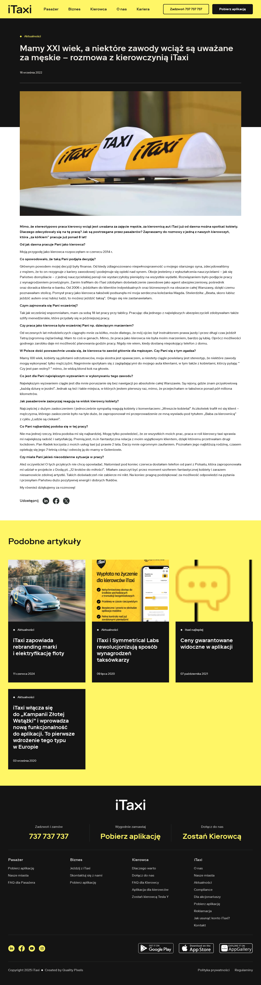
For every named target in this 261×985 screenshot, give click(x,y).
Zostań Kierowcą (212, 836)
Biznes (74, 9)
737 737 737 (49, 836)
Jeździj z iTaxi (80, 868)
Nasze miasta (18, 875)
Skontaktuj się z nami (86, 875)
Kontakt (200, 925)
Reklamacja (203, 911)
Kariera (143, 9)
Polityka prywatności (214, 970)
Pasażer (51, 9)
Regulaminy (244, 970)
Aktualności (32, 36)
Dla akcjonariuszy (207, 897)
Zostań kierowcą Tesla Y (150, 897)
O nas (198, 868)
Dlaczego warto (144, 868)
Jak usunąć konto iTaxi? (212, 918)
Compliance (203, 890)
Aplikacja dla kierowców (150, 890)
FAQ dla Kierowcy (145, 882)
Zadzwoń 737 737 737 (186, 9)
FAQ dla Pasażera (21, 882)
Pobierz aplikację (232, 9)
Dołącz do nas (143, 875)
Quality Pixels (72, 970)
